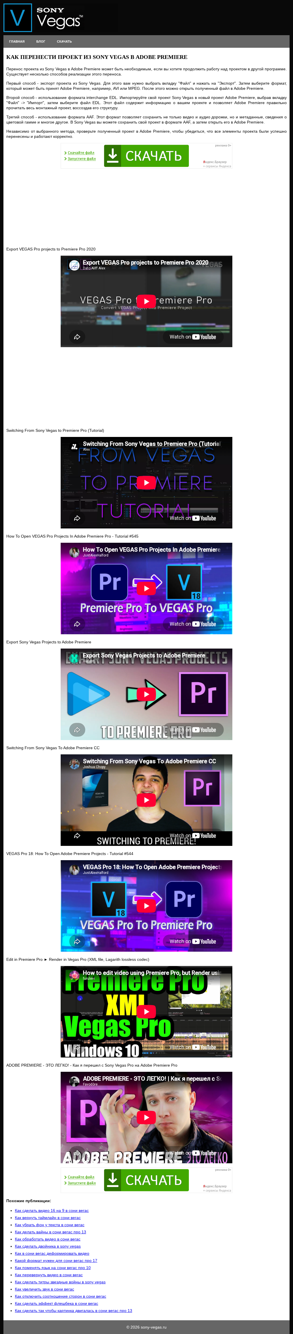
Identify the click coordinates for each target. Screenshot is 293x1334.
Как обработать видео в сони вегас (47, 1239)
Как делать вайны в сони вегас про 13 (50, 1232)
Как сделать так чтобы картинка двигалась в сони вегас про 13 (73, 1310)
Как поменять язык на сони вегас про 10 (53, 1267)
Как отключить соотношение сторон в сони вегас (60, 1296)
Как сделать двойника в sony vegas (48, 1246)
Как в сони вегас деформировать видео (52, 1253)
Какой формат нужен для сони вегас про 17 (56, 1260)
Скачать (64, 41)
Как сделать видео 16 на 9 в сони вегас (52, 1210)
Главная (17, 41)
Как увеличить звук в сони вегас (44, 1289)
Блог (40, 41)
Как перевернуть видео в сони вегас (49, 1275)
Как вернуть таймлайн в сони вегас (48, 1217)
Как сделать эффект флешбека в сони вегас (56, 1303)
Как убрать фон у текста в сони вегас (49, 1224)
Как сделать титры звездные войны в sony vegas (60, 1282)
